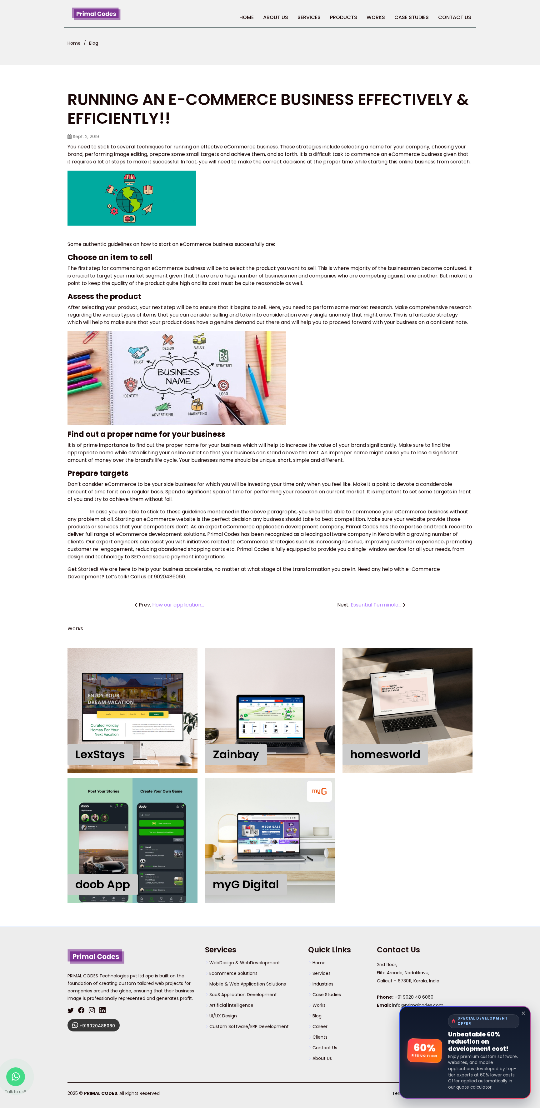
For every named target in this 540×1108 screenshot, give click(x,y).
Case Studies (411, 17)
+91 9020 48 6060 (414, 997)
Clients (320, 1037)
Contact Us (454, 17)
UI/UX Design (223, 1016)
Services (321, 973)
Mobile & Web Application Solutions (247, 984)
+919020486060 (96, 1026)
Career (320, 1026)
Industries (322, 984)
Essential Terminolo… (376, 604)
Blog (93, 43)
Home (246, 17)
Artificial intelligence (231, 1005)
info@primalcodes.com (417, 1005)
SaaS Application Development (243, 994)
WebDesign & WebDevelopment (244, 963)
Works (376, 17)
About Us (275, 17)
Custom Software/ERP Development (249, 1026)
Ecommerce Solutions (233, 973)
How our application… (178, 604)
